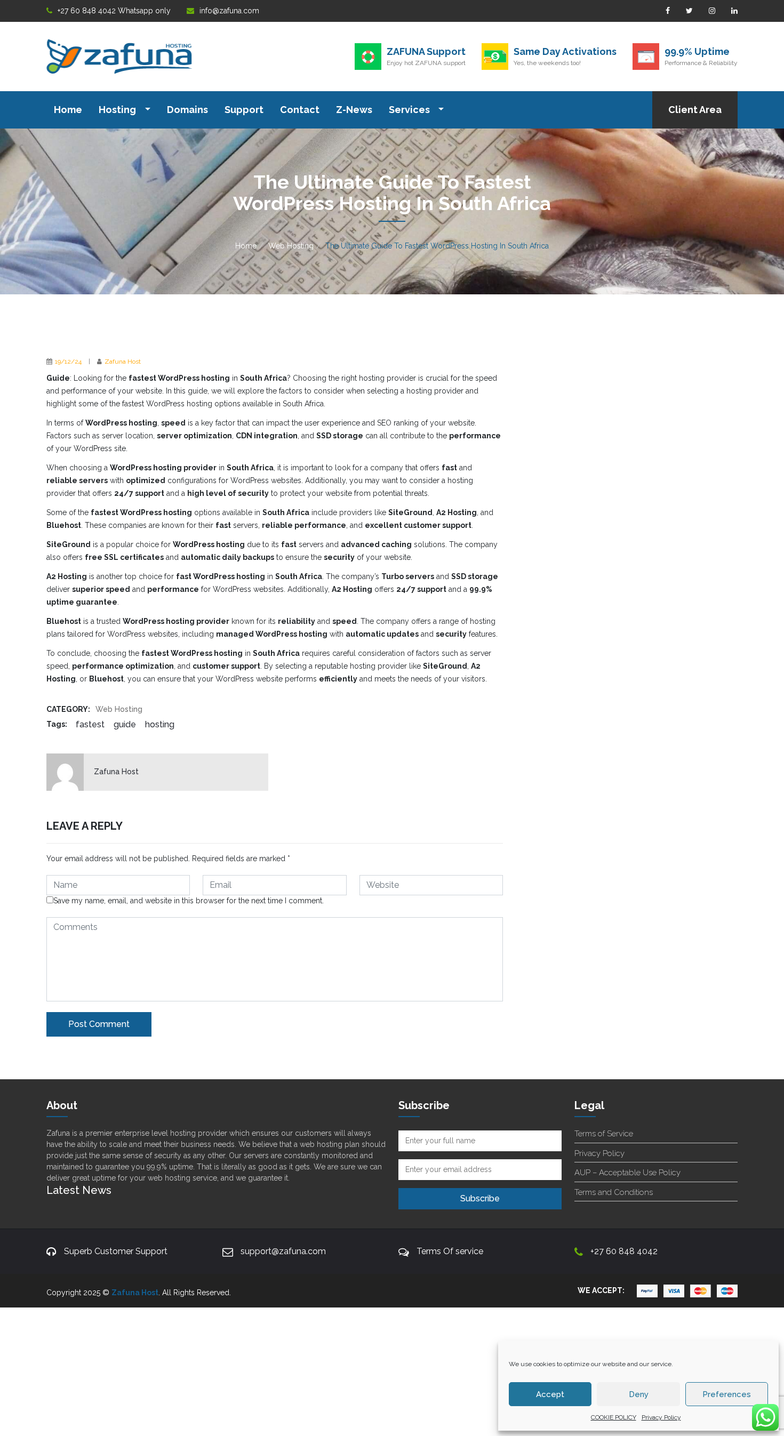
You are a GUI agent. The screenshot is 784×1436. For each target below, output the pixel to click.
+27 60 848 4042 (624, 1251)
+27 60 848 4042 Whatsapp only (114, 10)
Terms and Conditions (613, 1192)
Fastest (90, 724)
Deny (639, 1394)
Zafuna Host (123, 361)
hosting (159, 724)
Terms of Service (603, 1133)
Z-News (354, 109)
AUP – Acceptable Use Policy (627, 1172)
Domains (187, 109)
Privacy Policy (661, 1417)
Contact (299, 109)
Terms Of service (450, 1251)
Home (68, 109)
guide (125, 724)
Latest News (78, 1190)
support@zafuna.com (283, 1251)
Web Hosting (291, 246)
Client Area (695, 109)
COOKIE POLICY (613, 1417)
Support (244, 109)
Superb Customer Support (115, 1251)
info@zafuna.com (229, 10)
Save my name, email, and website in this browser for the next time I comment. (188, 900)
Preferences (726, 1394)
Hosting (118, 109)
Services (410, 109)
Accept (550, 1394)
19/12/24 (68, 361)
